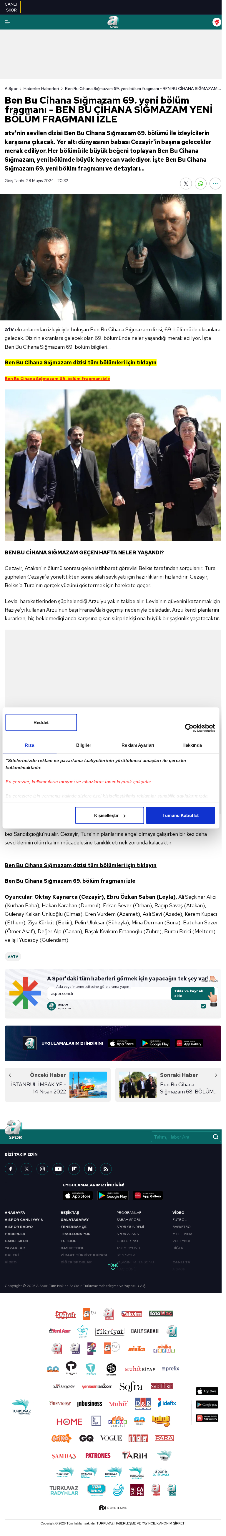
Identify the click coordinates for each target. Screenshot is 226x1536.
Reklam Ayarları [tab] (138, 745)
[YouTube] (58, 1169)
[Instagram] (42, 1169)
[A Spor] (113, 22)
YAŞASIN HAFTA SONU (135, 1262)
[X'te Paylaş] (186, 183)
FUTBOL (68, 1241)
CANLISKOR (11, 7)
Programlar (129, 1212)
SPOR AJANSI (128, 1234)
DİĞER (177, 1248)
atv (9, 329)
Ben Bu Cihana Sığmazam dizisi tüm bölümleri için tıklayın (81, 865)
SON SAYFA (126, 1255)
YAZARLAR (15, 1248)
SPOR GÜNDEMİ (130, 1226)
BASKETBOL (72, 1248)
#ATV (13, 956)
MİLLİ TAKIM (182, 1234)
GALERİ (12, 1255)
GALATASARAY (75, 1219)
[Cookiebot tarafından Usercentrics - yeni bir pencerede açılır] (189, 728)
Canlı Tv (181, 1262)
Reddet (41, 722)
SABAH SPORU (129, 1219)
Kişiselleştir (106, 815)
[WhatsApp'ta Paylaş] (201, 183)
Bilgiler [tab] (83, 745)
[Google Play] (155, 1043)
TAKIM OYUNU (128, 1248)
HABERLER (15, 1234)
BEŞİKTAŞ (70, 1212)
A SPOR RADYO (19, 1226)
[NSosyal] (90, 1169)
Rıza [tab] (29, 745)
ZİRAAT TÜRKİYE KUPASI (84, 1255)
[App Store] (122, 1043)
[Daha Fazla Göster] (215, 183)
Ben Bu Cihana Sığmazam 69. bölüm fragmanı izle (70, 880)
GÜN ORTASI (127, 1241)
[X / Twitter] (26, 1169)
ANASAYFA (15, 1212)
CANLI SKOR (16, 1241)
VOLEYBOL (181, 1241)
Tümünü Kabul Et (180, 815)
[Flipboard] (74, 1169)
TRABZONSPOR (76, 1234)
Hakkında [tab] (192, 745)
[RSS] (106, 1169)
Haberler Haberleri (41, 88)
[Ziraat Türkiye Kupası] (216, 22)
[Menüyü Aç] (7, 22)
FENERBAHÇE (74, 1226)
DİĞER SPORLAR (76, 1262)
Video (178, 1212)
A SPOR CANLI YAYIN (24, 1219)
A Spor (11, 88)
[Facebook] (10, 1169)
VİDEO (10, 1262)
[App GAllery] (189, 1043)
